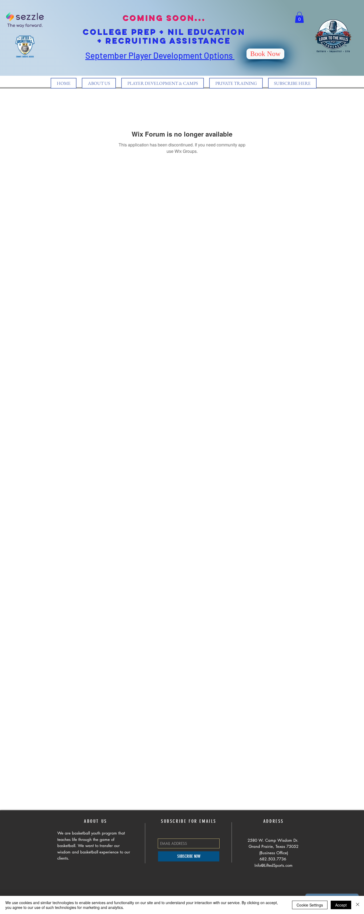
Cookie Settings (310, 905)
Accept (341, 905)
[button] (299, 17)
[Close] (357, 905)
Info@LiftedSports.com (273, 865)
